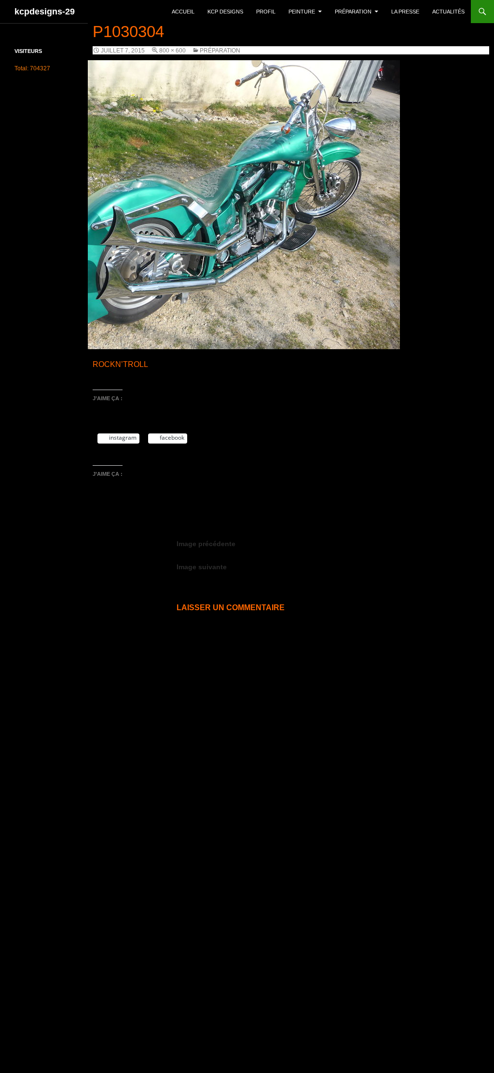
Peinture (301, 11)
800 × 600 (172, 50)
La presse (405, 11)
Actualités (448, 11)
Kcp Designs (225, 11)
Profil (265, 11)
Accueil (183, 11)
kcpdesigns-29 (44, 11)
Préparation (353, 11)
